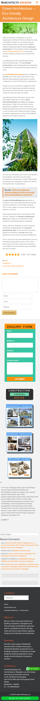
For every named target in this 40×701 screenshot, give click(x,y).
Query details (11, 359)
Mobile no (9, 341)
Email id (9, 350)
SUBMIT (21, 376)
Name (8, 332)
